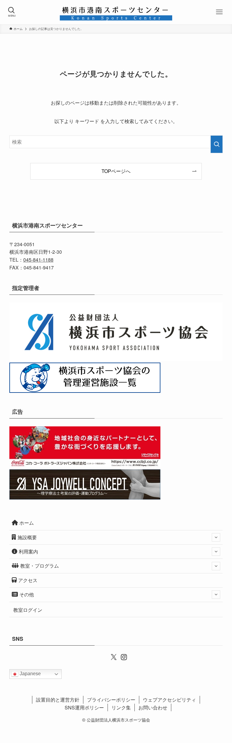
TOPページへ (116, 171)
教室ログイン (27, 609)
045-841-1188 (38, 259)
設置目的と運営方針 (57, 699)
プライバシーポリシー (111, 699)
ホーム (26, 522)
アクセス (27, 580)
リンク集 (121, 707)
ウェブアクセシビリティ (169, 699)
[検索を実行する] (217, 144)
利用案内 (28, 551)
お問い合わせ (152, 707)
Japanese (29, 673)
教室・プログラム (39, 565)
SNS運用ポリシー (84, 707)
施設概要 (27, 537)
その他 (26, 594)
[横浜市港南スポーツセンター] (116, 12)
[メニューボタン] (220, 12)
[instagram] (121, 656)
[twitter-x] (111, 656)
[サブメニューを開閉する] (216, 537)
